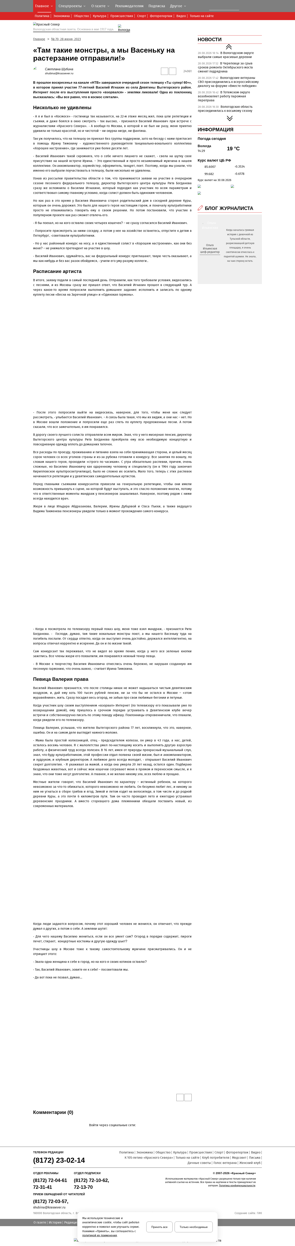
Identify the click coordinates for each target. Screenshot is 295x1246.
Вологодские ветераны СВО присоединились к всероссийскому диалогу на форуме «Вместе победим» (228, 82)
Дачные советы (199, 1163)
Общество (81, 16)
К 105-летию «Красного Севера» (149, 1157)
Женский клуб (249, 1163)
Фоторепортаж (161, 16)
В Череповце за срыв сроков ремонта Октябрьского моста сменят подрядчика (225, 67)
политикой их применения (99, 1235)
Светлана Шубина (59, 69)
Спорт (141, 16)
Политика (42, 16)
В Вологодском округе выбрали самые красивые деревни (226, 55)
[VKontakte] (112, 1131)
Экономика (61, 16)
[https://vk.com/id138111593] (209, 258)
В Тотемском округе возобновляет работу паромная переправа (224, 96)
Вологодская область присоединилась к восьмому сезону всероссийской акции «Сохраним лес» (227, 111)
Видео (181, 16)
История (55, 1222)
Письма (254, 1157)
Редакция (71, 1222)
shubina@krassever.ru (59, 73)
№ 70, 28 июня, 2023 (66, 39)
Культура (99, 16)
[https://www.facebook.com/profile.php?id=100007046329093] (213, 258)
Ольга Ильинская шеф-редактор (210, 248)
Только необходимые (194, 1227)
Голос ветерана (225, 1163)
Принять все (159, 1227)
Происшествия (121, 16)
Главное (39, 39)
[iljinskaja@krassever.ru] (205, 258)
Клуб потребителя (215, 1157)
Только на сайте (202, 16)
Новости (210, 39)
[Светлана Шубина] (39, 71)
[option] (230, 56)
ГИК (259, 1213)
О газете (40, 1222)
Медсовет (239, 1157)
